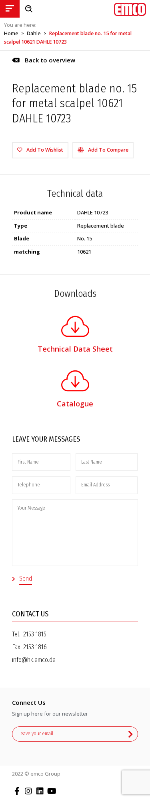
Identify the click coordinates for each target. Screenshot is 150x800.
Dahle (34, 33)
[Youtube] (51, 791)
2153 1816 (35, 647)
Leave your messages (46, 439)
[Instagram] (28, 791)
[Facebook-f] (17, 791)
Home (11, 33)
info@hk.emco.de (34, 660)
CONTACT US (30, 614)
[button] (43, 60)
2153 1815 (34, 634)
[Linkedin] (40, 791)
